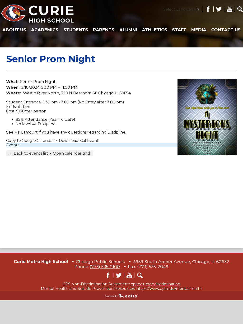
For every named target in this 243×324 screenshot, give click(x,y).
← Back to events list (28, 153)
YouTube (228, 9)
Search (239, 9)
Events (12, 145)
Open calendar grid (71, 153)
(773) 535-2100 (105, 266)
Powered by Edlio (121, 295)
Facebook (207, 9)
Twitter (217, 9)
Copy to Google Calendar (30, 140)
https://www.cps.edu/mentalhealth (169, 288)
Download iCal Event (78, 140)
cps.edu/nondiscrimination (155, 284)
